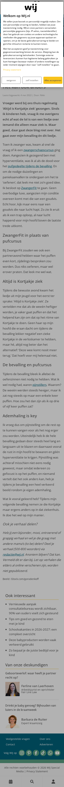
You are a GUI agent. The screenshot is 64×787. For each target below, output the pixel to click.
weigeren (11, 80)
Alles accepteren (52, 80)
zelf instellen (32, 80)
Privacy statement (12, 69)
